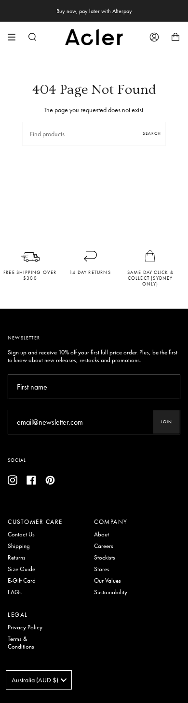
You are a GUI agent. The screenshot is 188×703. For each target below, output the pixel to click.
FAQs (15, 592)
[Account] (154, 37)
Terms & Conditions (21, 643)
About (101, 534)
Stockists (104, 557)
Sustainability (110, 592)
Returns (17, 557)
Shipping (19, 546)
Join (166, 422)
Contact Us (21, 534)
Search (152, 133)
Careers (103, 546)
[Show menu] (15, 37)
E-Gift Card (22, 581)
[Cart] (175, 37)
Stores (101, 569)
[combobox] (39, 680)
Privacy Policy (25, 627)
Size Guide (21, 569)
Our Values (107, 581)
